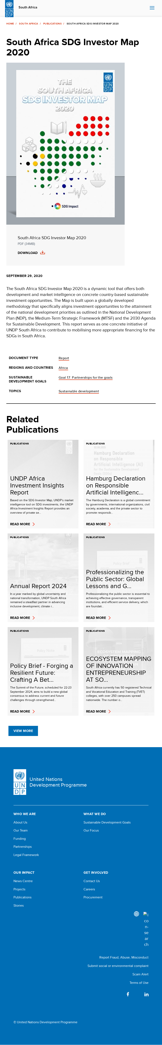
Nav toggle (152, 8)
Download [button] (28, 253)
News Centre (23, 881)
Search (145, 8)
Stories (19, 905)
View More (23, 730)
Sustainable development (79, 391)
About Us (20, 822)
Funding (20, 838)
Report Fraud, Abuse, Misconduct (123, 957)
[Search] (145, 929)
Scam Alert (140, 974)
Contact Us (92, 881)
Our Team (21, 830)
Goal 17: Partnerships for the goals (86, 377)
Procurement (93, 897)
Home (10, 23)
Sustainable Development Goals (107, 822)
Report (64, 358)
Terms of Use (139, 982)
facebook (128, 994)
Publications (52, 23)
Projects (19, 889)
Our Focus (91, 830)
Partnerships (23, 846)
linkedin (146, 994)
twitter (137, 994)
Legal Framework (26, 855)
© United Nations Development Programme (45, 1022)
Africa (63, 367)
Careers (89, 889)
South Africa (28, 7)
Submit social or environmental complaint (118, 965)
